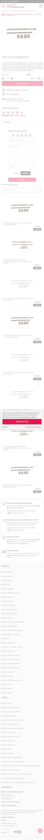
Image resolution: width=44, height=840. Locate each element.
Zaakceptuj (22, 421)
